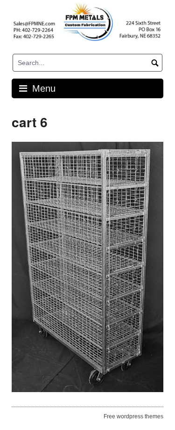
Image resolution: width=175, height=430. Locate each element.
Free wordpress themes (133, 416)
